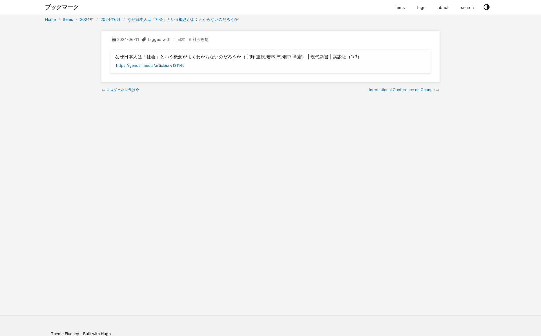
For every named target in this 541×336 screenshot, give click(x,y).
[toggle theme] (486, 7)
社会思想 (201, 39)
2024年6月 (111, 19)
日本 (181, 39)
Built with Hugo (97, 333)
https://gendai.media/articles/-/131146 (150, 65)
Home (50, 19)
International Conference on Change (402, 89)
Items (68, 19)
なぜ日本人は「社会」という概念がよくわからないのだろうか (183, 19)
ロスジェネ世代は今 (122, 89)
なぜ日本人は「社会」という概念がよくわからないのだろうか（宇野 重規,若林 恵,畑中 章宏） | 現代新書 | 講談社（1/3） (238, 56)
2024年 (87, 19)
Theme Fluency (65, 333)
